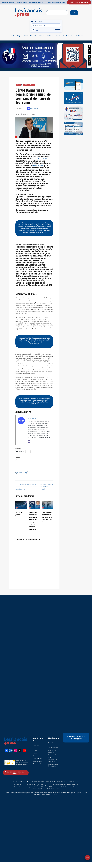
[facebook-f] (6, 750)
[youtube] (24, 750)
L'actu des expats (21, 472)
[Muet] (53, 30)
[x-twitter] (19, 750)
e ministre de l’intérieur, (41, 159)
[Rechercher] (74, 12)
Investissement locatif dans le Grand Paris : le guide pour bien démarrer (47, 517)
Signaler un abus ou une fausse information (15, 772)
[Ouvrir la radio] (87, 857)
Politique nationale (29, 85)
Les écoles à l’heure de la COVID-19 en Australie (46, 487)
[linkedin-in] (10, 750)
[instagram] (15, 750)
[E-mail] (29, 441)
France (19, 85)
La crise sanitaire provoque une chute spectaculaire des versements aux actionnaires (26, 487)
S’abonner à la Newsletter (79, 2)
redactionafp (34, 108)
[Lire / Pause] (33, 29)
